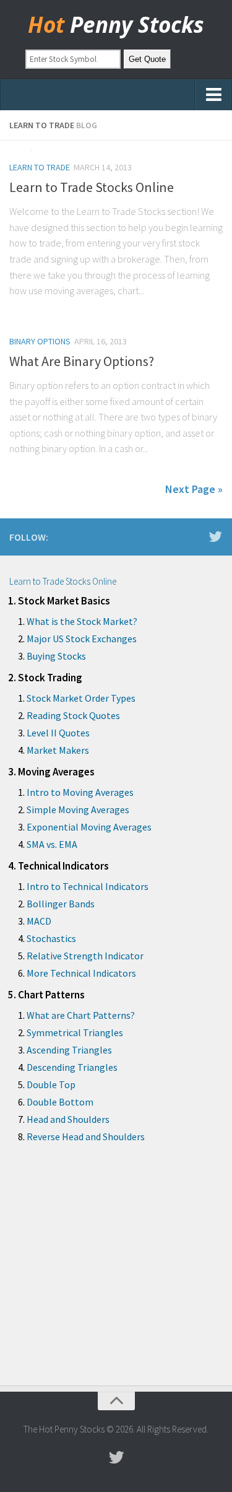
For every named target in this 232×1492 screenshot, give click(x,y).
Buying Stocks (56, 656)
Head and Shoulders (68, 1119)
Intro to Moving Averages (80, 792)
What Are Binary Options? (81, 361)
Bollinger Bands (61, 903)
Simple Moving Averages (78, 809)
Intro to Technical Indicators (87, 886)
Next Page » (194, 489)
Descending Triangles (72, 1067)
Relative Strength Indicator (85, 955)
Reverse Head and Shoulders (86, 1136)
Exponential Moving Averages (89, 827)
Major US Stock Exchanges (82, 638)
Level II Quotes (58, 732)
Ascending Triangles (69, 1050)
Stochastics (51, 938)
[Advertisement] (116, 1274)
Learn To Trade (39, 167)
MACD (39, 921)
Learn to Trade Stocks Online (91, 187)
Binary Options (40, 341)
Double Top (51, 1084)
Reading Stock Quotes (73, 715)
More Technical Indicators (81, 973)
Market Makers (58, 750)
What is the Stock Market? (82, 621)
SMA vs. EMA (52, 844)
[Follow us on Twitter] (215, 536)
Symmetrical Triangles (75, 1032)
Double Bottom (60, 1102)
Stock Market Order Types (81, 698)
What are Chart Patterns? (81, 1015)
